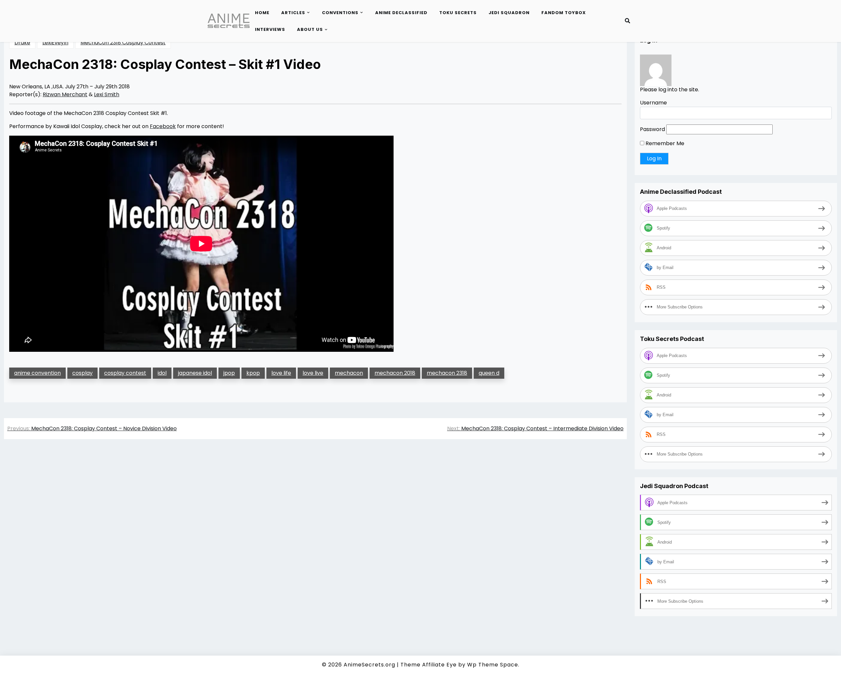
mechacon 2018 (395, 373)
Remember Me (664, 143)
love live (313, 373)
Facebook (163, 126)
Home (262, 13)
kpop (253, 373)
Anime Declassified (401, 13)
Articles (293, 13)
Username (653, 103)
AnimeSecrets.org (369, 664)
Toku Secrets (458, 13)
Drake (22, 42)
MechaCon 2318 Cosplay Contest (123, 42)
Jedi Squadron (509, 13)
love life (281, 373)
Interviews (270, 29)
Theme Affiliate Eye (428, 664)
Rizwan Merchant (65, 94)
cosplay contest (125, 373)
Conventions (340, 13)
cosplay (82, 373)
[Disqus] (315, 537)
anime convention (37, 373)
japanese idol (195, 373)
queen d (489, 373)
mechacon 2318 (447, 373)
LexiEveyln (55, 42)
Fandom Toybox (563, 13)
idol (162, 373)
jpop (229, 373)
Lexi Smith (106, 94)
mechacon (349, 373)
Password (652, 129)
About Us (310, 29)
